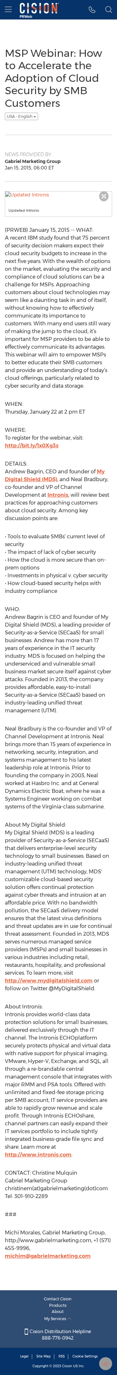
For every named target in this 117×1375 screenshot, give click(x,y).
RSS (61, 1356)
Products (58, 1305)
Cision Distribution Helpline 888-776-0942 (59, 1335)
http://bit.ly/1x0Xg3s (31, 446)
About (58, 1311)
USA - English (20, 116)
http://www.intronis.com (38, 1155)
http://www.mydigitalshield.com (49, 981)
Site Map (43, 1356)
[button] (92, 9)
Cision (67, 1366)
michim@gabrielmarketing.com (48, 1256)
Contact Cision (58, 1298)
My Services (55, 1318)
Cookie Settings (85, 1356)
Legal (24, 1356)
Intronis (57, 495)
